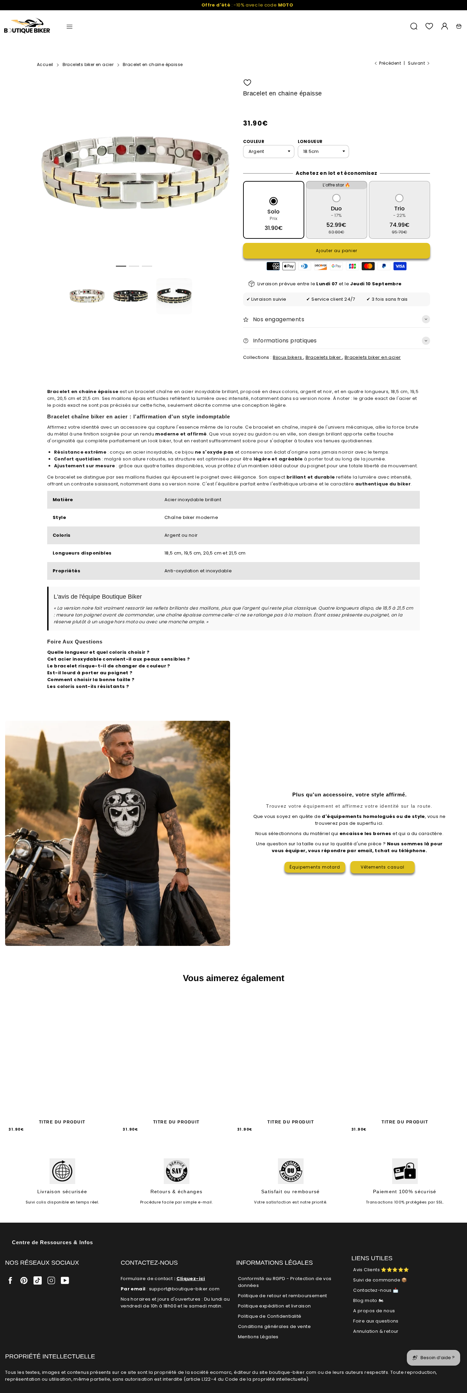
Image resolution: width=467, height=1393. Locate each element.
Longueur (310, 141)
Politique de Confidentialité (270, 1316)
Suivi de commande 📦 (380, 1280)
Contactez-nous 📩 (375, 1290)
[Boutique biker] (27, 26)
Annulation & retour (376, 1331)
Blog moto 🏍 (368, 1300)
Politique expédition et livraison (274, 1306)
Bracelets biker (324, 357)
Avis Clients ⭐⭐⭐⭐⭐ (381, 1269)
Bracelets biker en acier (373, 357)
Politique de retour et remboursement (282, 1295)
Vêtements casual (382, 867)
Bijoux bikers (288, 357)
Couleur (254, 141)
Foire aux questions (376, 1321)
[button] (247, 83)
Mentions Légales (258, 1336)
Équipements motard (315, 867)
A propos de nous (374, 1310)
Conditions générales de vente (274, 1326)
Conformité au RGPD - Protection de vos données (285, 1282)
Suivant (416, 63)
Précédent (390, 63)
